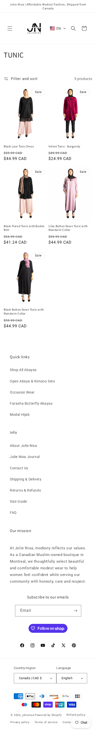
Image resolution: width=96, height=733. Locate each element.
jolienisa (28, 714)
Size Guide (18, 501)
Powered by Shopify (48, 714)
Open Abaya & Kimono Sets (32, 381)
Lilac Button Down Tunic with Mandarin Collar (68, 228)
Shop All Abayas (23, 370)
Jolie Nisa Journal (25, 457)
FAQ (13, 513)
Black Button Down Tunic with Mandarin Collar (24, 311)
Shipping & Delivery (25, 479)
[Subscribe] (75, 610)
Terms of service (46, 722)
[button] (9, 28)
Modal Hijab (20, 414)
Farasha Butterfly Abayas (31, 403)
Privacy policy (20, 722)
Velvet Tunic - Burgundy (64, 146)
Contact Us (19, 468)
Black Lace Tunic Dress (19, 146)
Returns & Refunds (25, 490)
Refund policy (75, 714)
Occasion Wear (22, 392)
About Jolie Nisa (23, 446)
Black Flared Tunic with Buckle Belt (24, 228)
